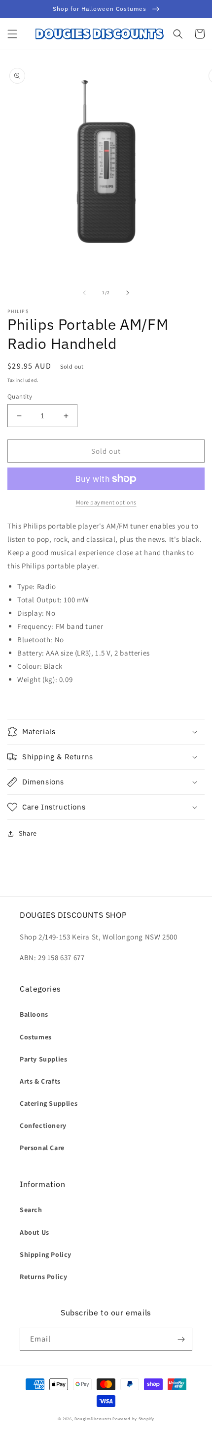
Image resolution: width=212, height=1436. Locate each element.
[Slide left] (84, 293)
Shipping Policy (45, 1254)
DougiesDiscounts (92, 1418)
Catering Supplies (48, 1103)
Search (31, 1209)
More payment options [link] (106, 502)
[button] (12, 34)
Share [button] (28, 833)
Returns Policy (43, 1276)
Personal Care (42, 1147)
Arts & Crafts (40, 1081)
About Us (34, 1232)
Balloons (34, 1014)
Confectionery (43, 1125)
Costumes (36, 1036)
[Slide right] (128, 293)
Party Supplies (43, 1059)
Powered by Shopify (133, 1418)
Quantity (19, 396)
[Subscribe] (181, 1339)
